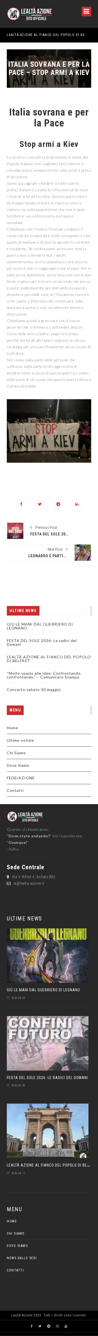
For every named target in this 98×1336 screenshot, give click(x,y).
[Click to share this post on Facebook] (21, 504)
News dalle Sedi (22, 1258)
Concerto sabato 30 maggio (34, 689)
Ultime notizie (20, 740)
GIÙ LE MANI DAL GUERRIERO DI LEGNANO (40, 626)
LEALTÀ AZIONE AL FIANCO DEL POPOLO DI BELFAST (42, 35)
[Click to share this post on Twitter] (40, 504)
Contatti (15, 790)
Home (12, 727)
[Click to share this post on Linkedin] (77, 504)
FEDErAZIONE (21, 777)
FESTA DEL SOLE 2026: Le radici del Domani (42, 642)
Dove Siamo (18, 765)
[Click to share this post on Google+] (58, 504)
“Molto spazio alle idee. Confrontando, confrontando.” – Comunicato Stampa (44, 675)
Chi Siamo (16, 752)
